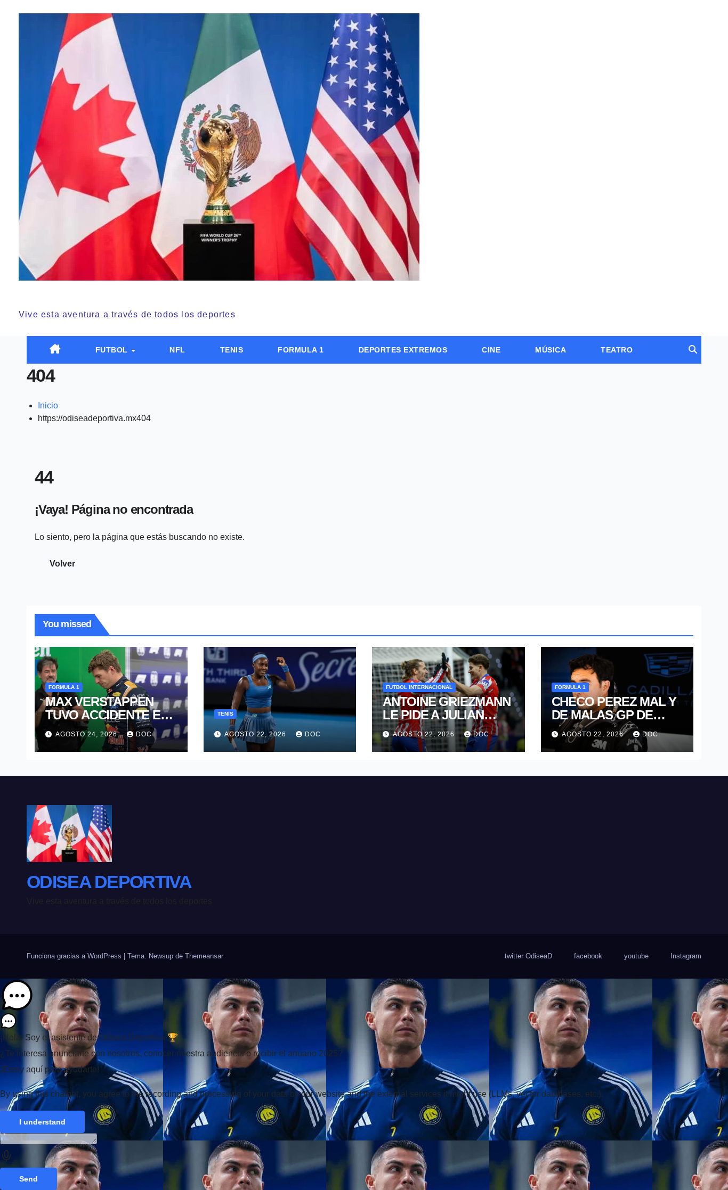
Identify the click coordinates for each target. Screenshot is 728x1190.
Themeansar (204, 956)
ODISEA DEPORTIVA (101, 292)
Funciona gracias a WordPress (75, 956)
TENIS (232, 350)
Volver (62, 563)
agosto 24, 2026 (87, 734)
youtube (636, 956)
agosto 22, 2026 (256, 734)
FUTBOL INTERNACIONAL (419, 687)
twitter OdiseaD (528, 956)
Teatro (617, 350)
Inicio (48, 405)
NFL (177, 350)
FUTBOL (113, 350)
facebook (588, 956)
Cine (491, 350)
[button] (693, 349)
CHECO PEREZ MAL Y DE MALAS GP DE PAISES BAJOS (614, 714)
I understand (42, 1122)
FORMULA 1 (301, 350)
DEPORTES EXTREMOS (403, 350)
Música (550, 350)
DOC (144, 734)
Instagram (685, 956)
